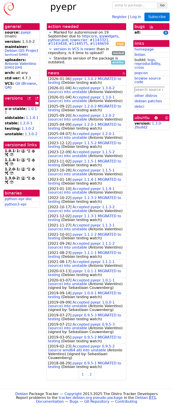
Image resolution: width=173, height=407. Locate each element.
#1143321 (99, 40)
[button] (50, 32)
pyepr (26, 32)
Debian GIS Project (21, 50)
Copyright (73, 394)
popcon (141, 73)
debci (139, 106)
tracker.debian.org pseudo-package (91, 398)
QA (7, 87)
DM (18, 67)
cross (139, 67)
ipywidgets (108, 36)
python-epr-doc (18, 199)
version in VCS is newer (75, 49)
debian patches (148, 101)
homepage (144, 49)
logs (151, 60)
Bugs (74, 401)
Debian (21, 394)
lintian (139, 55)
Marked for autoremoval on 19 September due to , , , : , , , (86, 38)
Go (162, 5)
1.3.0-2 (28, 128)
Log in (135, 16)
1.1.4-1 (32, 118)
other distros (145, 96)
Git (17, 83)
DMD (23, 54)
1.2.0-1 (26, 123)
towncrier (78, 40)
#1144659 (99, 43)
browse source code (147, 80)
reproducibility (147, 64)
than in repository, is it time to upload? (86, 51)
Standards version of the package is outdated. (86, 60)
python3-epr (16, 204)
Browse (29, 83)
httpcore (89, 36)
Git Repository (96, 401)
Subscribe (157, 17)
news (53, 72)
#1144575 (78, 43)
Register (119, 16)
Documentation (50, 401)
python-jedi (58, 40)
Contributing (126, 401)
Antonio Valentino (20, 64)
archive (11, 54)
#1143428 (57, 43)
